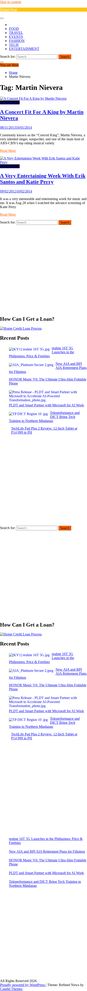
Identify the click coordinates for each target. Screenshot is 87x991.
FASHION (17, 41)
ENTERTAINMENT (24, 49)
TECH (14, 45)
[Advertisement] (43, 268)
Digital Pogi (8, 9)
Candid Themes (11, 989)
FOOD (14, 29)
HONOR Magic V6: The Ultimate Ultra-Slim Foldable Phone (47, 862)
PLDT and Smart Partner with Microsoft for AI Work (46, 873)
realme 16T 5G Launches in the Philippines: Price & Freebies (46, 841)
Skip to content (10, 2)
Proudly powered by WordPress (23, 985)
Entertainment (10, 102)
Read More (8, 151)
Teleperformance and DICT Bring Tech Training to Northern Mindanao (45, 884)
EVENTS (16, 37)
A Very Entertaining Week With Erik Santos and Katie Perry (42, 179)
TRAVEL (16, 33)
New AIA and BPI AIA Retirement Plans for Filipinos (47, 851)
